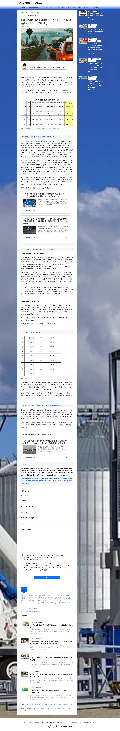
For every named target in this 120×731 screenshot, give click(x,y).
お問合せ (86, 7)
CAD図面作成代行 (33, 7)
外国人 (29, 611)
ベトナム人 (25, 611)
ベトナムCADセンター (50, 722)
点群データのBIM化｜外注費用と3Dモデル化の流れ (95, 15)
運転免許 (34, 611)
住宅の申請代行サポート (47, 7)
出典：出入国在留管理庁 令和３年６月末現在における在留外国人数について (42, 128)
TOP (24, 722)
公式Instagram (95, 7)
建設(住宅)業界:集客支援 (74, 7)
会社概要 (23, 7)
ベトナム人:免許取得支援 (85, 722)
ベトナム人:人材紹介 (73, 722)
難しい (38, 611)
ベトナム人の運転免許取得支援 (29, 609)
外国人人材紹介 (61, 7)
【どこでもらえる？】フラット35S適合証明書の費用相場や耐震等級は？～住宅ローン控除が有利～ (95, 47)
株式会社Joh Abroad (33, 3)
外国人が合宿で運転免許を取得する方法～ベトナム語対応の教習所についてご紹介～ (28, 597)
